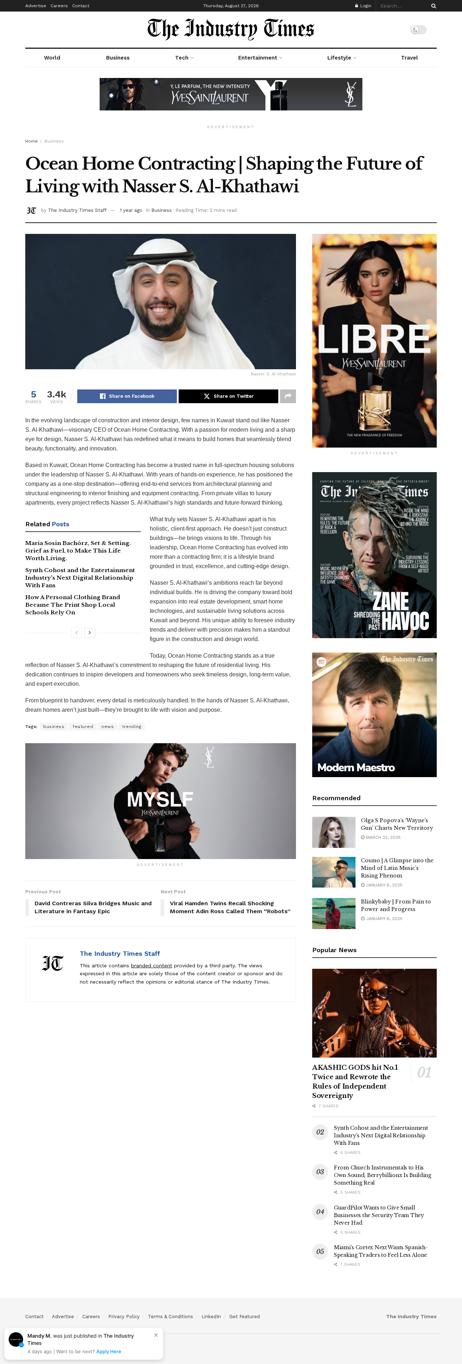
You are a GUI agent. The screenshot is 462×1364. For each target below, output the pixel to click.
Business (118, 58)
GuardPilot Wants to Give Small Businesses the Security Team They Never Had (379, 1215)
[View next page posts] (89, 633)
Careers (59, 5)
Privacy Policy (124, 1316)
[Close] (156, 1335)
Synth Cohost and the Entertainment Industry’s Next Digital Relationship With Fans (80, 578)
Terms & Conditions (170, 1316)
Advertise (35, 5)
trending (131, 726)
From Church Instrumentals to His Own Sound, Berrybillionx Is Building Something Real (382, 1175)
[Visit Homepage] (231, 29)
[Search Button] (432, 6)
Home (31, 141)
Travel (409, 58)
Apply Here (108, 1351)
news (107, 726)
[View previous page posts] (76, 633)
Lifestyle (339, 58)
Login (365, 5)
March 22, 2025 (383, 837)
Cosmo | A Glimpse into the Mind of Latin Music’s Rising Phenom (397, 868)
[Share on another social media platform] (288, 396)
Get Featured (244, 1316)
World (52, 58)
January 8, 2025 (383, 885)
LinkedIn (211, 1316)
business (53, 726)
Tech (181, 58)
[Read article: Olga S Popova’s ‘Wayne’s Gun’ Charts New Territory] (334, 832)
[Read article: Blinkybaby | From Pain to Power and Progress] (334, 913)
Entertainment (257, 58)
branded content (151, 965)
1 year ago (131, 210)
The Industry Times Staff (77, 210)
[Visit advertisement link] (231, 99)
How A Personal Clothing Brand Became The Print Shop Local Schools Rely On (72, 605)
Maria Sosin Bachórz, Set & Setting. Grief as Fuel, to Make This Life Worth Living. (78, 551)
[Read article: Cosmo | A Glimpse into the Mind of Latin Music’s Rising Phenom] (334, 872)
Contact (80, 5)
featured (83, 726)
